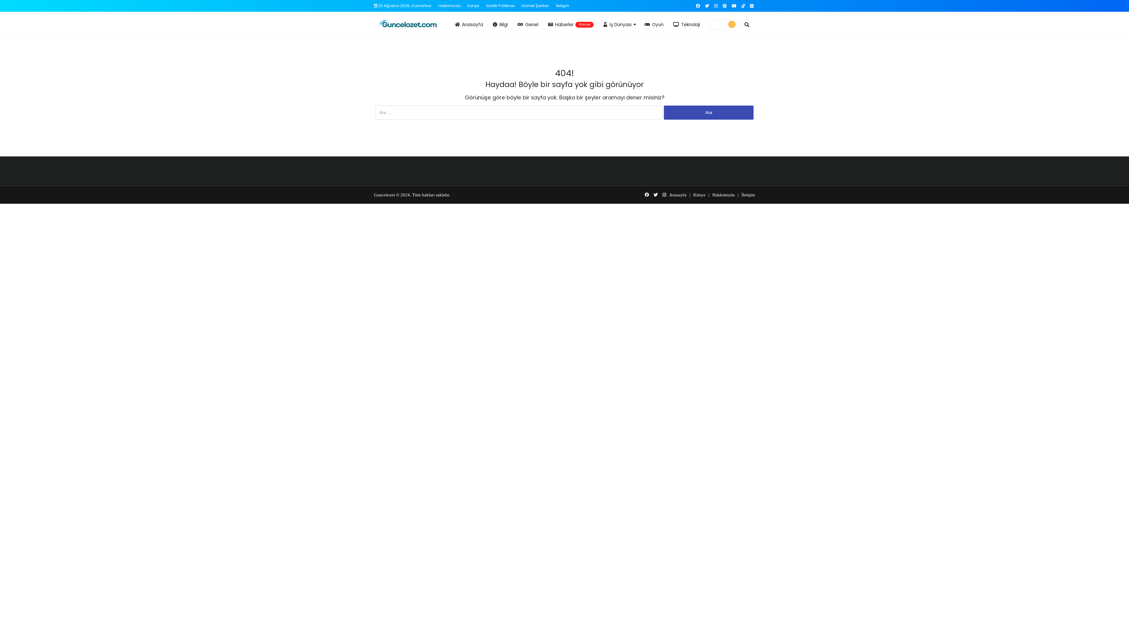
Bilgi (504, 24)
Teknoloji (690, 24)
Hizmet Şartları (535, 6)
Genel (531, 24)
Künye (473, 6)
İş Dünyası (620, 24)
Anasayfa (472, 24)
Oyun (658, 24)
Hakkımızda (449, 6)
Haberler (572, 24)
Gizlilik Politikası (500, 6)
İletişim (562, 6)
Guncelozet (384, 195)
